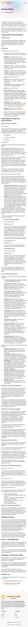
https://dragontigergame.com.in (18, 109)
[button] (25, 3)
